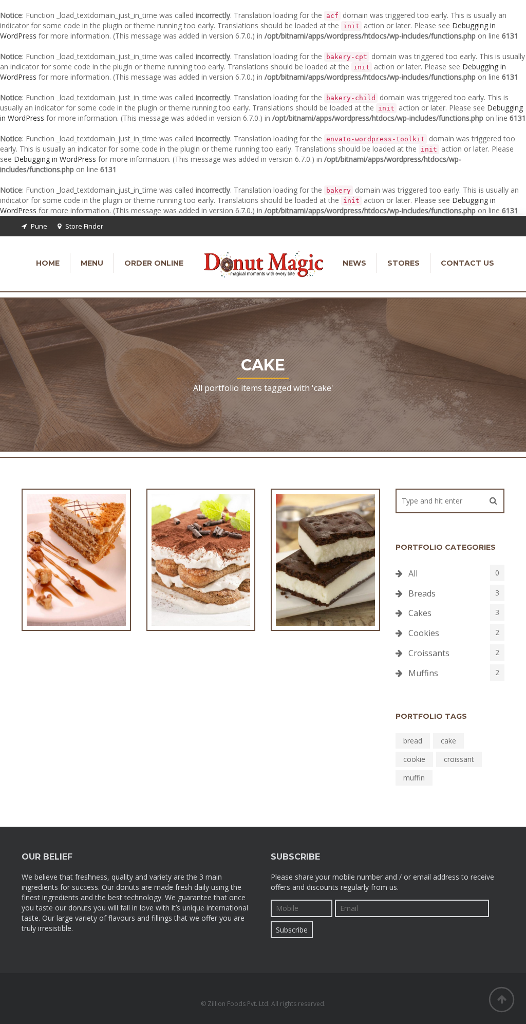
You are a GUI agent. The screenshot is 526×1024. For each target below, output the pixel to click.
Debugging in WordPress (55, 159)
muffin (414, 778)
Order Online (153, 263)
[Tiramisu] (182, 548)
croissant (459, 759)
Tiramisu (200, 578)
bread (412, 741)
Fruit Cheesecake (76, 578)
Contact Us (467, 263)
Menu (92, 263)
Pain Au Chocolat (325, 578)
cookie (414, 759)
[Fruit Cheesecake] (57, 548)
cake (448, 741)
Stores (403, 263)
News (354, 263)
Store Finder (84, 226)
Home (48, 263)
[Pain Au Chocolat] (306, 548)
